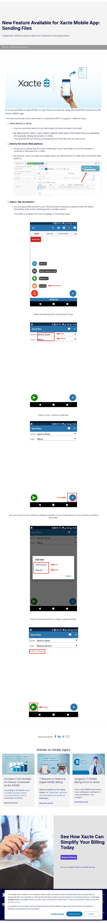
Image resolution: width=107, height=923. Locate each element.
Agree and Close (74, 914)
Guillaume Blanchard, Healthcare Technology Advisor (46, 36)
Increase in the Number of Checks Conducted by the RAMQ (17, 782)
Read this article (11, 803)
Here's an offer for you (85, 867)
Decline (91, 914)
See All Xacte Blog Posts (15, 47)
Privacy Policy (15, 902)
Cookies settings (57, 914)
